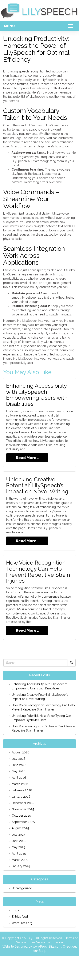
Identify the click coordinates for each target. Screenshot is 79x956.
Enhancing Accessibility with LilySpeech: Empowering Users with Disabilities (37, 395)
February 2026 (22, 790)
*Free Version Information (45, 942)
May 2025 (18, 847)
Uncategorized (22, 888)
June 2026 (19, 765)
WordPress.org (22, 923)
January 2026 (21, 796)
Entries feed (20, 916)
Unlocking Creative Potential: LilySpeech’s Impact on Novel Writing (37, 485)
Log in (16, 910)
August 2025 (20, 828)
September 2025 (23, 822)
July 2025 (18, 834)
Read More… (27, 457)
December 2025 (23, 803)
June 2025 (19, 841)
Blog (42, 950)
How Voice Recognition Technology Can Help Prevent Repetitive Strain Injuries (38, 571)
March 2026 (20, 784)
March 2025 (20, 859)
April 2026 (19, 777)
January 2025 (21, 866)
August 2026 (20, 752)
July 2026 (18, 758)
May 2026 (18, 771)
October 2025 (21, 815)
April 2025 (19, 853)
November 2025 (23, 809)
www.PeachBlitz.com (47, 946)
